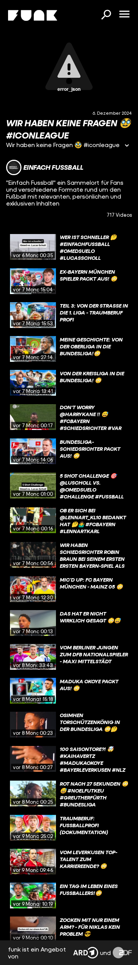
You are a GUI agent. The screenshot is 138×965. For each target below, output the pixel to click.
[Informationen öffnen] (127, 146)
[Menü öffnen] (124, 14)
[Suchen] (105, 15)
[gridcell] (69, 247)
